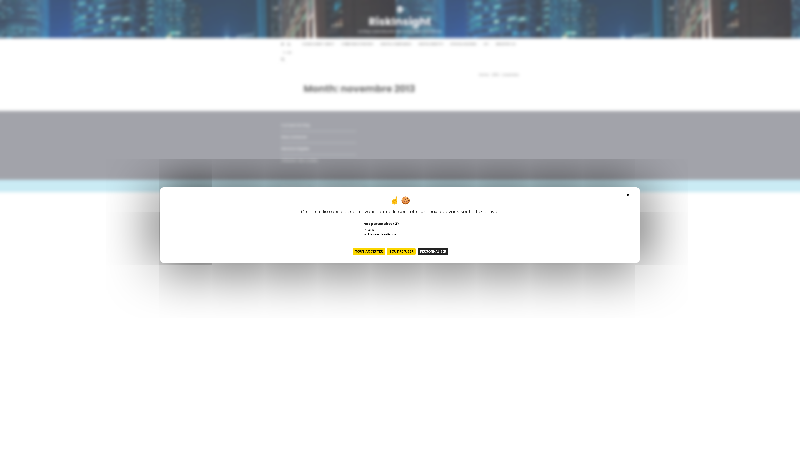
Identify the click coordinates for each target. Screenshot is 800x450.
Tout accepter (369, 251)
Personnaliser (433, 251)
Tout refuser (401, 251)
